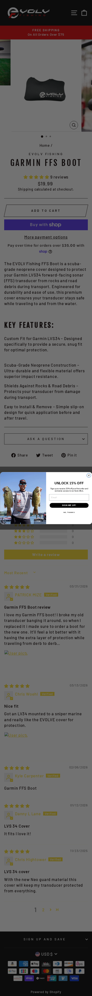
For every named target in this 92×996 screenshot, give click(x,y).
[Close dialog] (89, 475)
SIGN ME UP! (69, 505)
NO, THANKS (69, 512)
